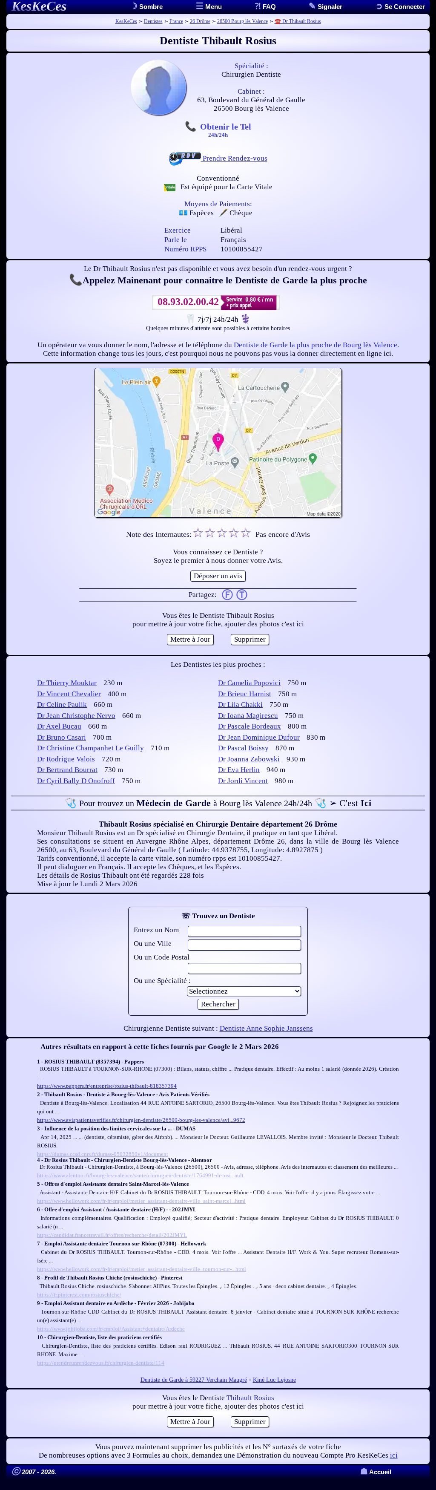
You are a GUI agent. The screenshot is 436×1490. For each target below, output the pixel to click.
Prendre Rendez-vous (234, 158)
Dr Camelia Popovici (249, 683)
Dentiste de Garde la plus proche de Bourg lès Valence (315, 345)
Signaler (329, 6)
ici (394, 1455)
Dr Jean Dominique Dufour (259, 737)
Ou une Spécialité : (162, 981)
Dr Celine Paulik (62, 704)
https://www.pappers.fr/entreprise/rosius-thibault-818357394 (107, 1086)
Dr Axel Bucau (59, 726)
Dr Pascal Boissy (243, 748)
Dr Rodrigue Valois (66, 759)
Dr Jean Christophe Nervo (76, 716)
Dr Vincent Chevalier (69, 694)
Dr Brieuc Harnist (244, 694)
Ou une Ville (153, 944)
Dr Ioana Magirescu (248, 716)
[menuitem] (400, 6)
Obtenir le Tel (225, 129)
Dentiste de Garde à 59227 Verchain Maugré (194, 1380)
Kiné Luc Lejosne (274, 1380)
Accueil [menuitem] (375, 1472)
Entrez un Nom (156, 930)
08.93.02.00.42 (188, 301)
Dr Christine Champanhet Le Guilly (90, 748)
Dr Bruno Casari (61, 737)
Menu (213, 6)
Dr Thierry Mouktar (67, 683)
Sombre (150, 6)
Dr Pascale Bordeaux (249, 726)
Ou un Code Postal (161, 957)
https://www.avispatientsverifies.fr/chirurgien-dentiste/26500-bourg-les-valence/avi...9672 (141, 1120)
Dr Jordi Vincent (243, 781)
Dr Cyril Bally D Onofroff (76, 781)
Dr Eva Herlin (239, 770)
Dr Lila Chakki (240, 704)
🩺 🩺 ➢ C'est (218, 803)
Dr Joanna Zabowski (249, 759)
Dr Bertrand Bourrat (67, 770)
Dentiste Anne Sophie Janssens (266, 1028)
